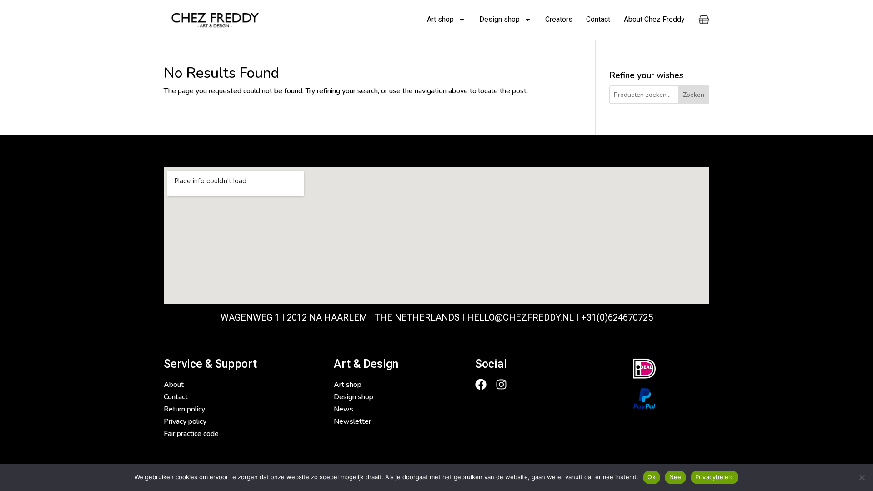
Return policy (184, 409)
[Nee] (861, 477)
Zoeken (693, 94)
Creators (558, 19)
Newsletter (352, 421)
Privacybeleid (714, 477)
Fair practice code (191, 434)
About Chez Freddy (654, 19)
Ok (651, 477)
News (343, 409)
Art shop (440, 19)
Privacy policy (185, 421)
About (174, 385)
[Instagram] (501, 384)
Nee (675, 477)
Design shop (499, 19)
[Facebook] (481, 384)
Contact (598, 19)
